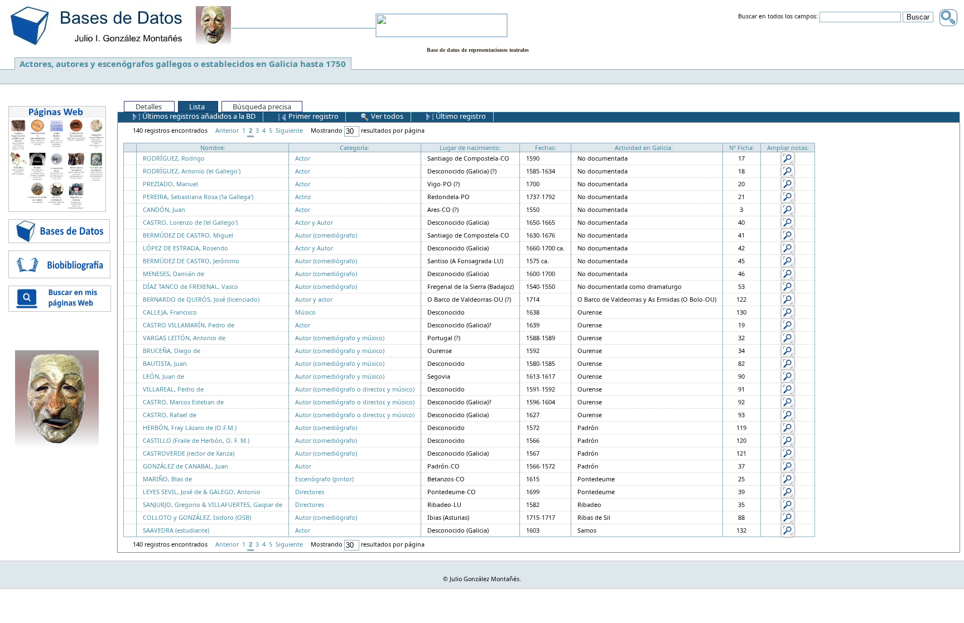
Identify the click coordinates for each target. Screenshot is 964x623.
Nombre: (212, 147)
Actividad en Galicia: (644, 147)
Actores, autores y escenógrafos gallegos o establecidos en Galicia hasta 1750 (183, 63)
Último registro (460, 116)
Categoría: (354, 147)
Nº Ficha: (741, 147)
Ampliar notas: (788, 147)
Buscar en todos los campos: (778, 17)
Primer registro (313, 116)
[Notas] (788, 157)
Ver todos (386, 116)
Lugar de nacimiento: (470, 147)
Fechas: (545, 147)
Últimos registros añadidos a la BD (198, 116)
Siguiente (289, 130)
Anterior (227, 130)
